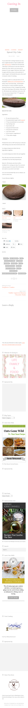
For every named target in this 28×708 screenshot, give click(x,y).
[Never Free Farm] (14, 685)
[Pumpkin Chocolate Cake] (18, 213)
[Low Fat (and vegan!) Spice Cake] (7, 213)
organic (23, 120)
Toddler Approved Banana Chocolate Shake (17, 293)
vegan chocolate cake (10, 273)
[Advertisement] (14, 31)
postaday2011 (10, 266)
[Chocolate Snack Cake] (7, 225)
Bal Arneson (8, 64)
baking (7, 49)
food (20, 263)
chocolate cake (10, 260)
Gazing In (14, 4)
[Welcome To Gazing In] (14, 366)
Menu (15, 10)
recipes (19, 266)
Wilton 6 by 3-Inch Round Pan (15, 81)
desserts (14, 263)
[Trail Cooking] (14, 626)
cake (21, 258)
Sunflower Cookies (8, 286)
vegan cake (13, 271)
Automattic (20, 705)
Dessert (20, 49)
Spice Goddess (10, 268)
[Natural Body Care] (14, 521)
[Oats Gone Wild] (14, 443)
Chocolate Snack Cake (6, 229)
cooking (13, 49)
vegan (19, 268)
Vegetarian (22, 273)
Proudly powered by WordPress (14, 703)
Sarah (18, 56)
